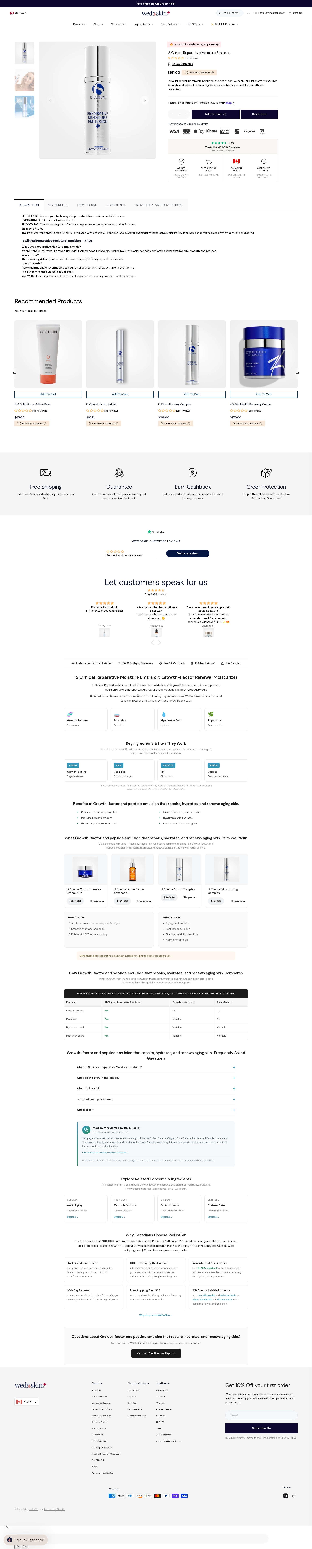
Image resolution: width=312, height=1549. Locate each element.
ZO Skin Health (207, 1295)
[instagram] (286, 1496)
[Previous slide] (14, 373)
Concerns (117, 24)
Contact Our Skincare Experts (156, 1353)
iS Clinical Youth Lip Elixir (29, 404)
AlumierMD (206, 1299)
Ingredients (142, 24)
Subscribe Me (261, 1428)
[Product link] (48, 354)
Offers (196, 24)
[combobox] (26, 1401)
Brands (78, 24)
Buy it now (259, 114)
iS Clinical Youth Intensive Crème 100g (254, 404)
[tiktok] (294, 1496)
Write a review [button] (187, 553)
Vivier (195, 1299)
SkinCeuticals (228, 1295)
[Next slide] (297, 373)
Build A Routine (225, 24)
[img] (156, 590)
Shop (96, 24)
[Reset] (17, 1546)
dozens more (224, 1299)
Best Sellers (169, 24)
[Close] (7, 1527)
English (28, 1401)
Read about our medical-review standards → (105, 1152)
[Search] (25, 1546)
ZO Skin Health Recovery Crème (178, 404)
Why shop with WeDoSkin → (156, 1315)
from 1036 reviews (156, 594)
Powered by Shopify (54, 1509)
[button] (248, 13)
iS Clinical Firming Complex (103, 404)
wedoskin (33, 1509)
